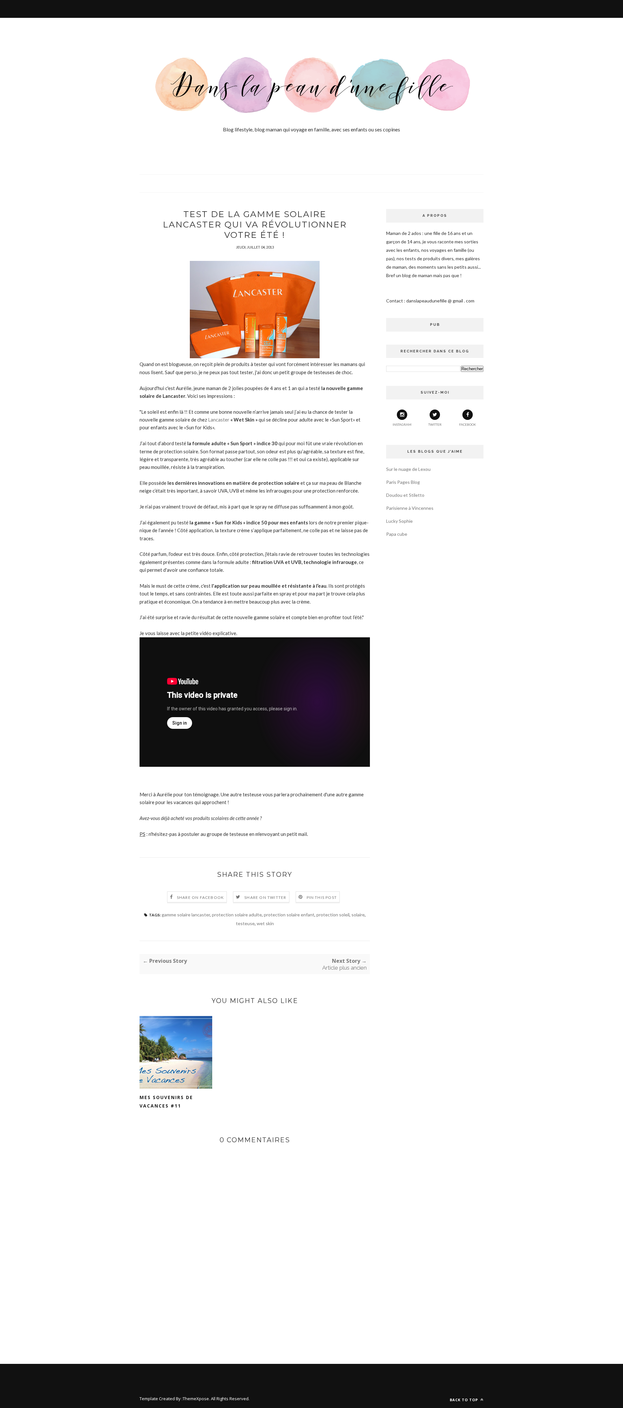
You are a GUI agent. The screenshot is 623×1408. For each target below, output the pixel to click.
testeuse (245, 923)
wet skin (265, 923)
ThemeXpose (196, 1399)
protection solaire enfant (289, 914)
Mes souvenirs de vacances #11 (166, 1101)
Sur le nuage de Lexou (408, 469)
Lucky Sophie (399, 521)
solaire (358, 914)
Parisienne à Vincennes (410, 508)
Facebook (467, 424)
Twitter (435, 424)
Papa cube (396, 534)
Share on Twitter (265, 897)
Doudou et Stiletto (405, 495)
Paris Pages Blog (403, 482)
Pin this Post (322, 897)
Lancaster (219, 419)
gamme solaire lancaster (186, 914)
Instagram (402, 424)
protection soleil (332, 914)
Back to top (464, 1399)
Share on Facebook (200, 897)
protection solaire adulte (237, 914)
